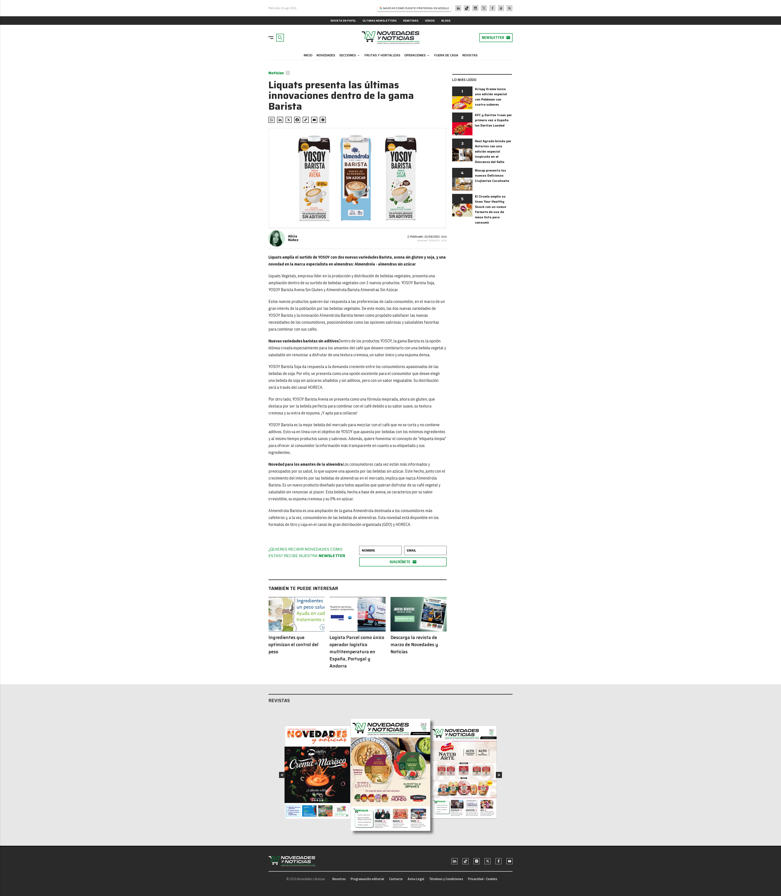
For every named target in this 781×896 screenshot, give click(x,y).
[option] (390, 775)
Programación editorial (367, 879)
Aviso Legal (416, 879)
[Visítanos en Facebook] (492, 8)
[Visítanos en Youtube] (501, 8)
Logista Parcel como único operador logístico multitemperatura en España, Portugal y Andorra (356, 652)
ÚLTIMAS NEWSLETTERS (380, 20)
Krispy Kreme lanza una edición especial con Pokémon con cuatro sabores (491, 96)
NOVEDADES (325, 55)
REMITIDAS (410, 20)
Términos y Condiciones (446, 879)
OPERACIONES (417, 55)
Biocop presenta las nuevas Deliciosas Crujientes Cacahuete (492, 175)
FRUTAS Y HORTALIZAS (382, 55)
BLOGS (445, 20)
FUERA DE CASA (446, 55)
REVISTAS (470, 55)
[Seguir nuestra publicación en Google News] (323, 120)
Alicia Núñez (293, 238)
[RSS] (509, 8)
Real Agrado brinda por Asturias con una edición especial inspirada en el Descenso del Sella (493, 151)
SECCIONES (349, 55)
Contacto (396, 879)
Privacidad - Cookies (482, 879)
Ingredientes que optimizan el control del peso (293, 644)
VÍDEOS (430, 20)
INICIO (308, 55)
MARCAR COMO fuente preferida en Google (416, 8)
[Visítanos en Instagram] (475, 8)
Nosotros (339, 879)
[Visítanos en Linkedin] (458, 8)
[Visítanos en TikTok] (466, 8)
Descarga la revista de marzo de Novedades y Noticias (414, 644)
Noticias (276, 73)
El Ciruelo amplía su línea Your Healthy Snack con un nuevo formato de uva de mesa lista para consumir (490, 209)
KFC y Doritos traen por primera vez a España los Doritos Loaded (493, 120)
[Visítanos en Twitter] (483, 8)
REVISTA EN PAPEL (343, 20)
